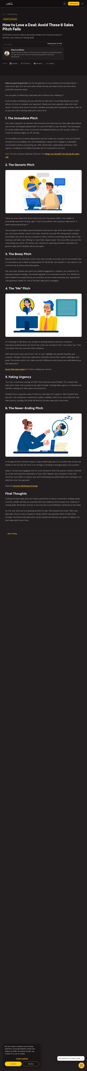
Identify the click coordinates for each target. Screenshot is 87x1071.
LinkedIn (14, 63)
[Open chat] (81, 1065)
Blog (4, 14)
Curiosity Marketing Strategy (25, 486)
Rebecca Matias (17, 50)
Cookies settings (22, 1058)
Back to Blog (11, 534)
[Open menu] (82, 4)
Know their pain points (15, 369)
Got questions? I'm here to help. (69, 1058)
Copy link (51, 63)
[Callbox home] (9, 4)
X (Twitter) (26, 63)
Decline (30, 1064)
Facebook (39, 63)
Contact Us (74, 3)
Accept (13, 1064)
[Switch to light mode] (65, 4)
